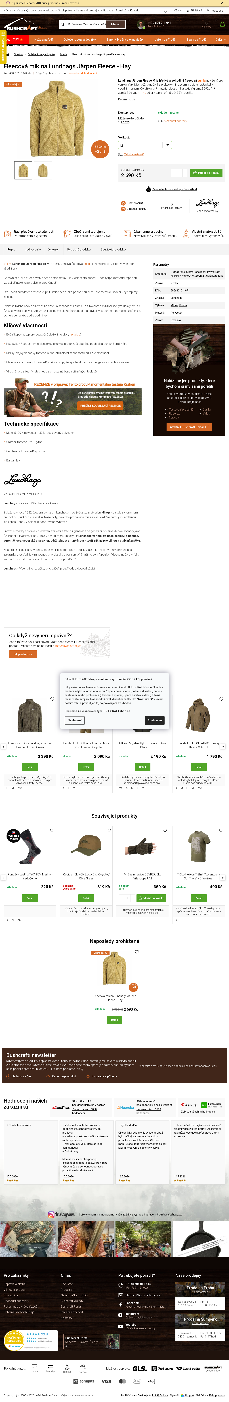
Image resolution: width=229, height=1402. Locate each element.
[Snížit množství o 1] (173, 173)
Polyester (176, 312)
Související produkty (113, 249)
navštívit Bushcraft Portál (187, 427)
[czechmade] (30, 850)
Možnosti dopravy (175, 121)
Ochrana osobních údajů (19, 1312)
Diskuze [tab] (53, 249)
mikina (142, 92)
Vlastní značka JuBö (206, 231)
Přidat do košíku (208, 173)
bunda (202, 80)
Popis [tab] (11, 249)
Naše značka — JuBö (74, 1295)
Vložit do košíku (153, 898)
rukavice (75, 334)
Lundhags (176, 297)
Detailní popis (126, 99)
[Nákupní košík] (220, 24)
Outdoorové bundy (181, 272)
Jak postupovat (23, 654)
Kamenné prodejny (87, 10)
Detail (30, 767)
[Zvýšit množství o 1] (184, 173)
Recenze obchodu (72, 1312)
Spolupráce (65, 10)
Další (218, 39)
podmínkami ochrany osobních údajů (195, 1066)
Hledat (115, 24)
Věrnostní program (15, 1289)
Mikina (8, 264)
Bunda (183, 305)
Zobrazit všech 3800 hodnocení (148, 1111)
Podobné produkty (79, 249)
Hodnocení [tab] (31, 249)
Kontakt (134, 10)
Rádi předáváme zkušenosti (34, 231)
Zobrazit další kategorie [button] (209, 275)
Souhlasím (155, 720)
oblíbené (206, 27)
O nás (9, 10)
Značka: (207, 203)
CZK (177, 10)
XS (120, 788)
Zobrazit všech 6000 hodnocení (84, 1111)
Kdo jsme (67, 1284)
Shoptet (189, 1395)
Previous (3, 746)
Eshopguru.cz (217, 1395)
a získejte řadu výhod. (174, 189)
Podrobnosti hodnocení (83, 73)
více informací (200, 1292)
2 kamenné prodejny (148, 231)
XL (13, 788)
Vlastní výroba (25, 10)
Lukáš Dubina (160, 1395)
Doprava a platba (15, 1284)
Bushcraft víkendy (72, 1301)
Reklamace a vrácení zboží (21, 1306)
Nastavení (74, 720)
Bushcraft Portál (113, 10)
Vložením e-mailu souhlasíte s (178, 1066)
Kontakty (66, 1318)
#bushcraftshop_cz (169, 1214)
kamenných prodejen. (68, 646)
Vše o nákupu (46, 10)
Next (222, 746)
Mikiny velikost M (184, 275)
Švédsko (176, 320)
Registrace (217, 10)
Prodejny (66, 1289)
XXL (20, 788)
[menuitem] (14, 39)
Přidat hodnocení (140, 597)
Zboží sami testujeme (89, 231)
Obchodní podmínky (16, 1301)
